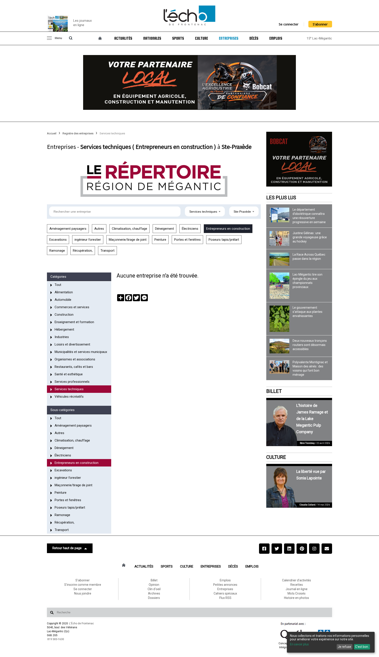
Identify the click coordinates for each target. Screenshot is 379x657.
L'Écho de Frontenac (81, 623)
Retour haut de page (67, 548)
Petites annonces (225, 584)
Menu (58, 38)
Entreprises (228, 38)
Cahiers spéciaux (225, 593)
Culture (201, 38)
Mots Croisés (297, 593)
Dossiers (154, 598)
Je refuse (344, 646)
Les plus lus (281, 197)
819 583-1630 (55, 639)
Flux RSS (225, 598)
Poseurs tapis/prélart (224, 240)
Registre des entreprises (78, 133)
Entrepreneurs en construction (228, 229)
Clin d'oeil (154, 589)
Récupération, (83, 251)
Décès (253, 38)
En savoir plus (299, 644)
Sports (178, 38)
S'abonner (320, 24)
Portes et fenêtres (187, 240)
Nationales (152, 38)
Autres (99, 229)
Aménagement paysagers (67, 229)
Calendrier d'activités (296, 580)
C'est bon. (362, 646)
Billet (274, 391)
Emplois (275, 38)
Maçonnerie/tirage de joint (128, 240)
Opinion (154, 584)
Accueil (51, 133)
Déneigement (164, 229)
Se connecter (289, 24)
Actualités (123, 38)
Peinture (160, 240)
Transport (107, 251)
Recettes (296, 584)
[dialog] (331, 642)
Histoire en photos (296, 598)
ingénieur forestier (88, 240)
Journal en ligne (296, 589)
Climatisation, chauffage (129, 229)
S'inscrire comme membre (82, 584)
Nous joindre (82, 593)
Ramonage (57, 251)
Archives (154, 593)
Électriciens (190, 229)
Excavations (58, 240)
